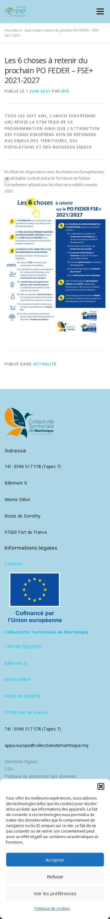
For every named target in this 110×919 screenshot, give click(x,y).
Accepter (55, 860)
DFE (65, 91)
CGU (9, 769)
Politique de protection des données (40, 776)
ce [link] (7, 178)
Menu (100, 11)
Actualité (45, 364)
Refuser (55, 876)
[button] (101, 786)
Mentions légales (21, 761)
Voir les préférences (55, 893)
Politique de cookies (52, 908)
